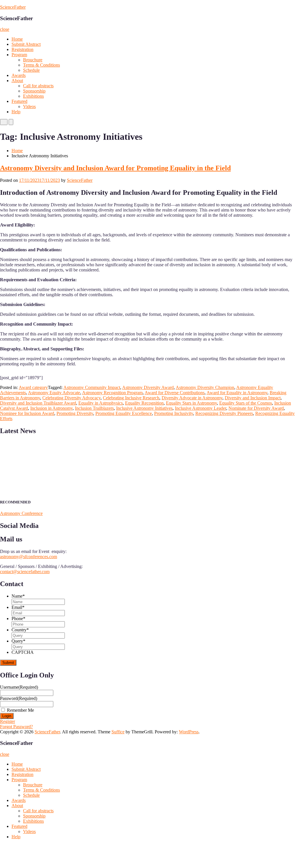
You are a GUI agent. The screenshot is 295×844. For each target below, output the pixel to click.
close (4, 29)
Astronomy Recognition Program (112, 392)
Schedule (31, 70)
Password (18, 698)
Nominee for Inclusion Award (27, 413)
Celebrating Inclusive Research (131, 397)
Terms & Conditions (41, 65)
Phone (18, 618)
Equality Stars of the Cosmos (245, 403)
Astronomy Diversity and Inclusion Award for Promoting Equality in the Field (115, 168)
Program (19, 54)
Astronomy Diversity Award (148, 387)
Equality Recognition (144, 403)
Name (18, 596)
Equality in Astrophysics (100, 403)
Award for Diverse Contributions (175, 392)
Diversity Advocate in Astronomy (192, 397)
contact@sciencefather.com (25, 571)
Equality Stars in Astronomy (191, 403)
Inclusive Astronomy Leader (200, 408)
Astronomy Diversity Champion (205, 387)
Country (20, 629)
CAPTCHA (23, 652)
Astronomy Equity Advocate (54, 392)
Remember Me (20, 710)
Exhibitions (33, 96)
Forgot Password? (16, 726)
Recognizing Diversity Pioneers (224, 413)
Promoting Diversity (74, 413)
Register (7, 721)
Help (16, 111)
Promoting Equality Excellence (123, 413)
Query (18, 641)
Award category (33, 387)
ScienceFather (13, 7)
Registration (22, 49)
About (17, 80)
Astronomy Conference (21, 513)
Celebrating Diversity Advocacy (71, 397)
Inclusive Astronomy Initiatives (144, 408)
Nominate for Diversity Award (256, 408)
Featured (19, 101)
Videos (29, 106)
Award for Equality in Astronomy (237, 392)
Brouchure (32, 59)
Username (19, 687)
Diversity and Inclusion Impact (253, 397)
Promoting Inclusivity (173, 413)
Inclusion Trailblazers (94, 408)
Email (18, 607)
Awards (19, 75)
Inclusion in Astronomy (51, 408)
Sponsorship (34, 90)
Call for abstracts (38, 85)
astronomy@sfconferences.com (28, 556)
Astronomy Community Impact (91, 387)
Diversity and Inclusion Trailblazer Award (38, 403)
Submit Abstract (26, 44)
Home (17, 39)
